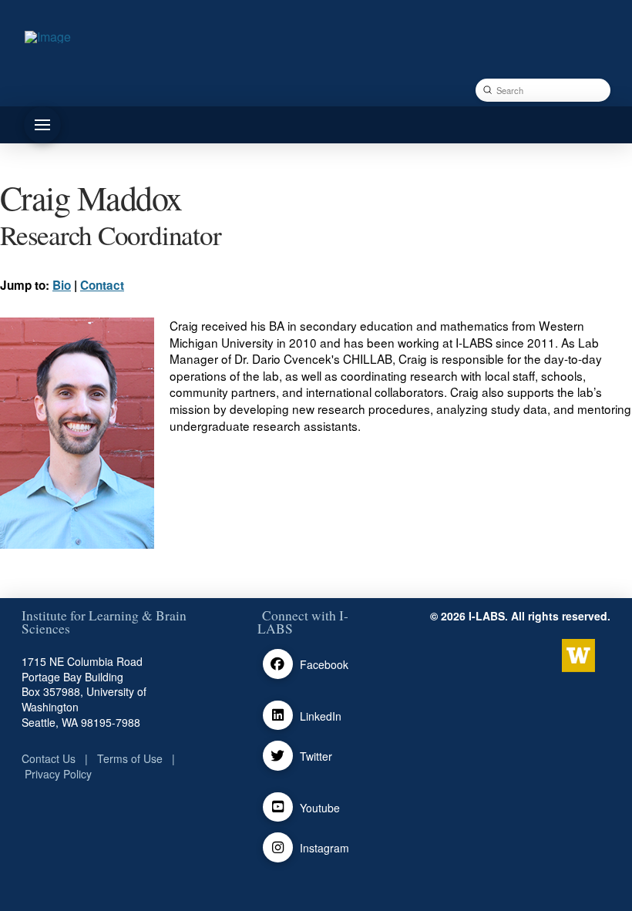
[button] (42, 124)
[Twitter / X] (278, 756)
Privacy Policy (58, 774)
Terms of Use (130, 758)
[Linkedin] (278, 716)
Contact (102, 285)
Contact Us (49, 758)
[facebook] (278, 664)
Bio (61, 285)
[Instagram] (278, 847)
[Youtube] (278, 807)
